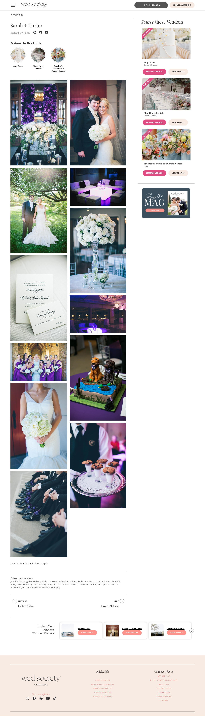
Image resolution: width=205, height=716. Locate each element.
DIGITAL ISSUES (163, 688)
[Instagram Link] (27, 698)
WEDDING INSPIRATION (102, 684)
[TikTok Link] (54, 698)
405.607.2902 (164, 676)
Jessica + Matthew (110, 606)
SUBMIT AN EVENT (102, 692)
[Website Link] (41, 686)
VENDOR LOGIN (163, 696)
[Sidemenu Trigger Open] (13, 5)
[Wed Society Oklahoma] (34, 5)
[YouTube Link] (47, 698)
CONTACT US (164, 692)
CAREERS (164, 700)
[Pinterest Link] (41, 698)
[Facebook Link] (34, 698)
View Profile (178, 72)
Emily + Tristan (26, 606)
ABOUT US (164, 684)
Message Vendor (154, 72)
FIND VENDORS (151, 5)
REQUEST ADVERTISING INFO (164, 680)
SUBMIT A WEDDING (182, 5)
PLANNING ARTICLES (102, 688)
